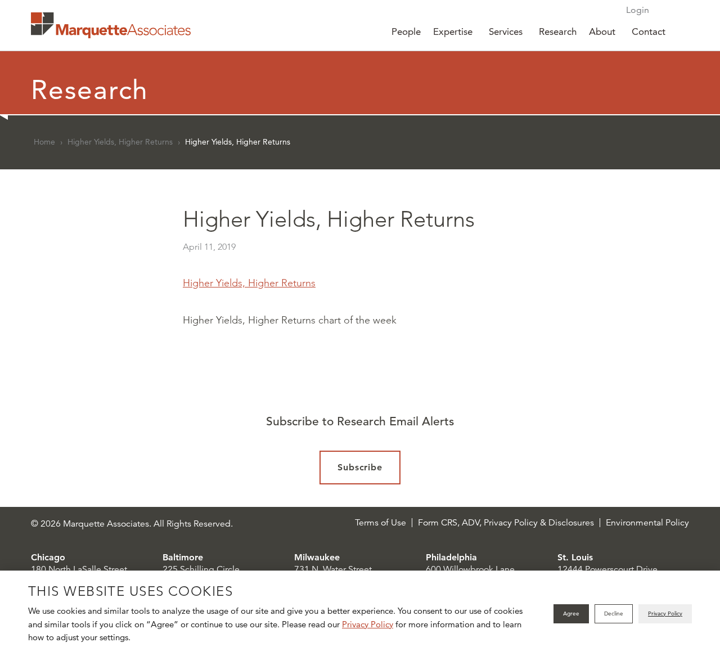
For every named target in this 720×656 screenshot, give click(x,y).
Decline (613, 613)
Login (637, 10)
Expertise (452, 31)
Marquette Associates (111, 25)
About (602, 31)
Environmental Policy (647, 522)
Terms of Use (380, 522)
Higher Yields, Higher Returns (120, 142)
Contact (648, 31)
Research (558, 31)
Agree (571, 613)
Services (506, 31)
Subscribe (360, 467)
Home (44, 142)
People (406, 31)
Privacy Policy (367, 624)
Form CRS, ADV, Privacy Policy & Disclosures (506, 522)
